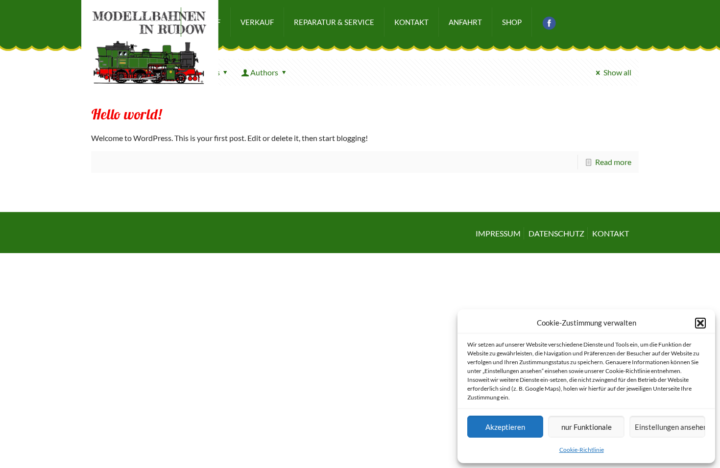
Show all (617, 72)
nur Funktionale (586, 426)
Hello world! (126, 115)
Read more (613, 161)
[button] (700, 323)
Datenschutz (556, 233)
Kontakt (610, 233)
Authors (264, 72)
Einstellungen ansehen (670, 426)
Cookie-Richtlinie (581, 449)
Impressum (498, 233)
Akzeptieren (505, 426)
